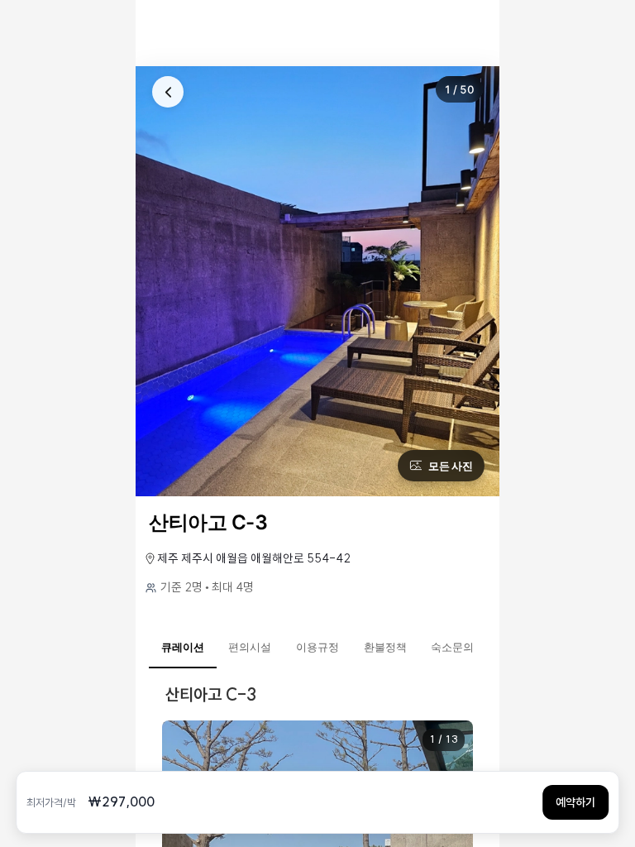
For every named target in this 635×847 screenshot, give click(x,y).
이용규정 (317, 646)
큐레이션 (182, 646)
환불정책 (385, 646)
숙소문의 (452, 646)
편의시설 (249, 646)
